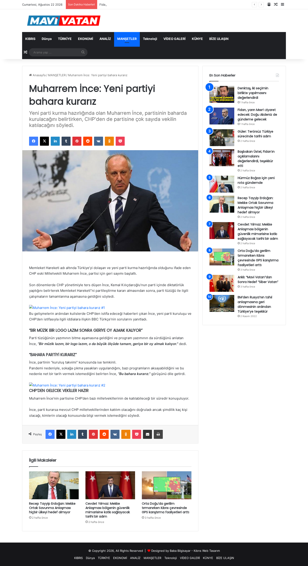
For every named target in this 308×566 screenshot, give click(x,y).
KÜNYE (197, 39)
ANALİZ (105, 39)
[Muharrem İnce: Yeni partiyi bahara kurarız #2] (67, 385)
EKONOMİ (85, 39)
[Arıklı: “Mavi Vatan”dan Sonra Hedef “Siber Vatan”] (221, 283)
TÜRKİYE (65, 39)
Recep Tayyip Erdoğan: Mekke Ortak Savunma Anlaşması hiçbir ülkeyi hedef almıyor (52, 507)
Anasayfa (39, 75)
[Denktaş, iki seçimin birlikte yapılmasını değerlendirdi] (221, 94)
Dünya (47, 39)
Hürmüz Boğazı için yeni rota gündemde (256, 180)
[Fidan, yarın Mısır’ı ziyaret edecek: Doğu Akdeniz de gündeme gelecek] (221, 116)
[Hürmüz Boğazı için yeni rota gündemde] (221, 184)
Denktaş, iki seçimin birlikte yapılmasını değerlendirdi (253, 93)
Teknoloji (150, 39)
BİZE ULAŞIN (218, 39)
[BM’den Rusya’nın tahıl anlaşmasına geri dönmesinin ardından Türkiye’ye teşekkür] (221, 303)
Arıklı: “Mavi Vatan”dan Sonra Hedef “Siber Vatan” (258, 279)
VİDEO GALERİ (174, 39)
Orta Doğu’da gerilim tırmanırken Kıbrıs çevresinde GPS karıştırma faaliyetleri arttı (165, 507)
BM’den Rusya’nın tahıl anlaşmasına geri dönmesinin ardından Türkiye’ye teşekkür (255, 304)
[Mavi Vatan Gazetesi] (64, 20)
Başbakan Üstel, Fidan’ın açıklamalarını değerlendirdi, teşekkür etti (256, 158)
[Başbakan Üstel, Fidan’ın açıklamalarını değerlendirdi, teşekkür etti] (221, 157)
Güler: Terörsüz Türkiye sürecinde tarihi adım (255, 133)
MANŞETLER (127, 39)
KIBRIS (30, 39)
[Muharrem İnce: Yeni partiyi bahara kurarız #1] (67, 308)
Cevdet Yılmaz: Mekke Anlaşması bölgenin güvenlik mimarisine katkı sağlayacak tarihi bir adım (107, 510)
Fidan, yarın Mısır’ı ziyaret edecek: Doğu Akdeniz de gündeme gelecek (148, 4)
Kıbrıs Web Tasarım (207, 550)
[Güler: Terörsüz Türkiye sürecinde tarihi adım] (221, 137)
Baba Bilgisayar (180, 550)
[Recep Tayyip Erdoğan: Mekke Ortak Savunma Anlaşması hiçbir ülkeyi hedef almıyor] (54, 485)
